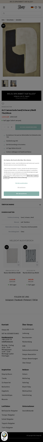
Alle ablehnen (21, 187)
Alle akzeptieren (21, 194)
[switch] (4, 439)
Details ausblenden (21, 183)
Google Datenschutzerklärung (18, 177)
